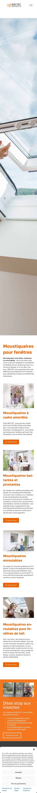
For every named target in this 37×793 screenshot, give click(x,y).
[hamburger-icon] (31, 5)
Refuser (18, 778)
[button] (34, 749)
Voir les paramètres (18, 784)
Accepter (18, 772)
